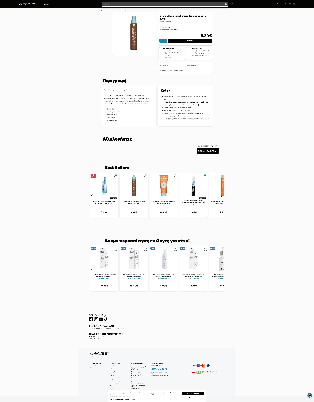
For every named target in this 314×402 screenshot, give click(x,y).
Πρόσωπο (113, 368)
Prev (92, 196)
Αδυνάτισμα (113, 376)
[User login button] (289, 4)
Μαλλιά (112, 379)
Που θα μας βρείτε (135, 370)
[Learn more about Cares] (177, 29)
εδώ (129, 396)
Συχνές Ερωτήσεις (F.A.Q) (137, 368)
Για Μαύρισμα (171, 70)
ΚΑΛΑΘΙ (190, 41)
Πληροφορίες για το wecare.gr (139, 366)
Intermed (188, 67)
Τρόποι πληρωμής (135, 372)
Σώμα (111, 374)
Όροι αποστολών (135, 377)
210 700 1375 (159, 368)
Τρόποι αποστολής (136, 374)
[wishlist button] (163, 41)
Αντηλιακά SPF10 (163, 70)
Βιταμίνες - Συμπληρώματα (117, 381)
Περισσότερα (167, 57)
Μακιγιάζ (112, 372)
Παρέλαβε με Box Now (137, 376)
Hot (111, 389)
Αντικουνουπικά (114, 377)
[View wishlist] (286, 4)
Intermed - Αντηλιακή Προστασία (167, 67)
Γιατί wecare (93, 368)
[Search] (282, 4)
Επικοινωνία (93, 366)
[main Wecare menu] (41, 4)
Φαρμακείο (113, 387)
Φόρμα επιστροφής (136, 381)
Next (222, 196)
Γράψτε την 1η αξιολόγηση (165, 21)
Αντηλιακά (113, 370)
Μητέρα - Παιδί (114, 383)
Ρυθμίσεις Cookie (135, 388)
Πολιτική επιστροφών (136, 379)
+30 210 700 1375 (95, 339)
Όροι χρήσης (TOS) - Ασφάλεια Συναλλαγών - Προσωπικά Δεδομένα (139, 385)
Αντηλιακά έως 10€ (179, 70)
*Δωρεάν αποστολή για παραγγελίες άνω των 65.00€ (108, 328)
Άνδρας (112, 385)
